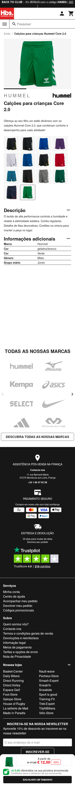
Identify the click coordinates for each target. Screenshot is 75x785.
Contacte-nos (37, 469)
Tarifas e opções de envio (20, 652)
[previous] (2, 394)
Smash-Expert (48, 680)
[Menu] (4, 24)
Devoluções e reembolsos (21, 638)
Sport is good (48, 694)
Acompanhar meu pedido (20, 601)
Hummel (17, 95)
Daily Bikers (11, 676)
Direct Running (13, 680)
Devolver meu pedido (17, 605)
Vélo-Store (46, 713)
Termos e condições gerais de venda (28, 633)
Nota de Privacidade (17, 656)
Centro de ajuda (14, 596)
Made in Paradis (14, 713)
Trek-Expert (47, 703)
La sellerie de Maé (15, 708)
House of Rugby (14, 703)
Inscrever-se (37, 752)
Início (7, 33)
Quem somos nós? (16, 624)
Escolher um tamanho (37, 779)
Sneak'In (45, 685)
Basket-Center (13, 671)
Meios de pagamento (17, 647)
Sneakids (45, 690)
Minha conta (11, 592)
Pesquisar (24, 24)
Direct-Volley (11, 685)
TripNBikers (47, 708)
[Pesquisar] (14, 23)
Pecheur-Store (49, 676)
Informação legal (14, 642)
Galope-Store (12, 699)
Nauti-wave (47, 671)
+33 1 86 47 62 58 (37, 482)
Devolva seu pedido (37, 541)
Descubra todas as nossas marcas (37, 436)
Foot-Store (10, 694)
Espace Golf (11, 690)
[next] (72, 394)
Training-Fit (47, 699)
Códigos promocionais (18, 610)
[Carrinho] (71, 13)
